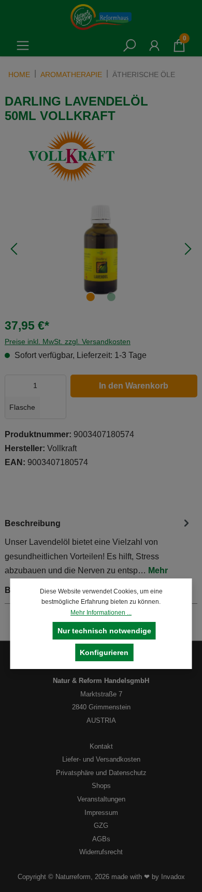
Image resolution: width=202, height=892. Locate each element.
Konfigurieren (104, 652)
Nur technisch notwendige (104, 631)
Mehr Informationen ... (101, 612)
